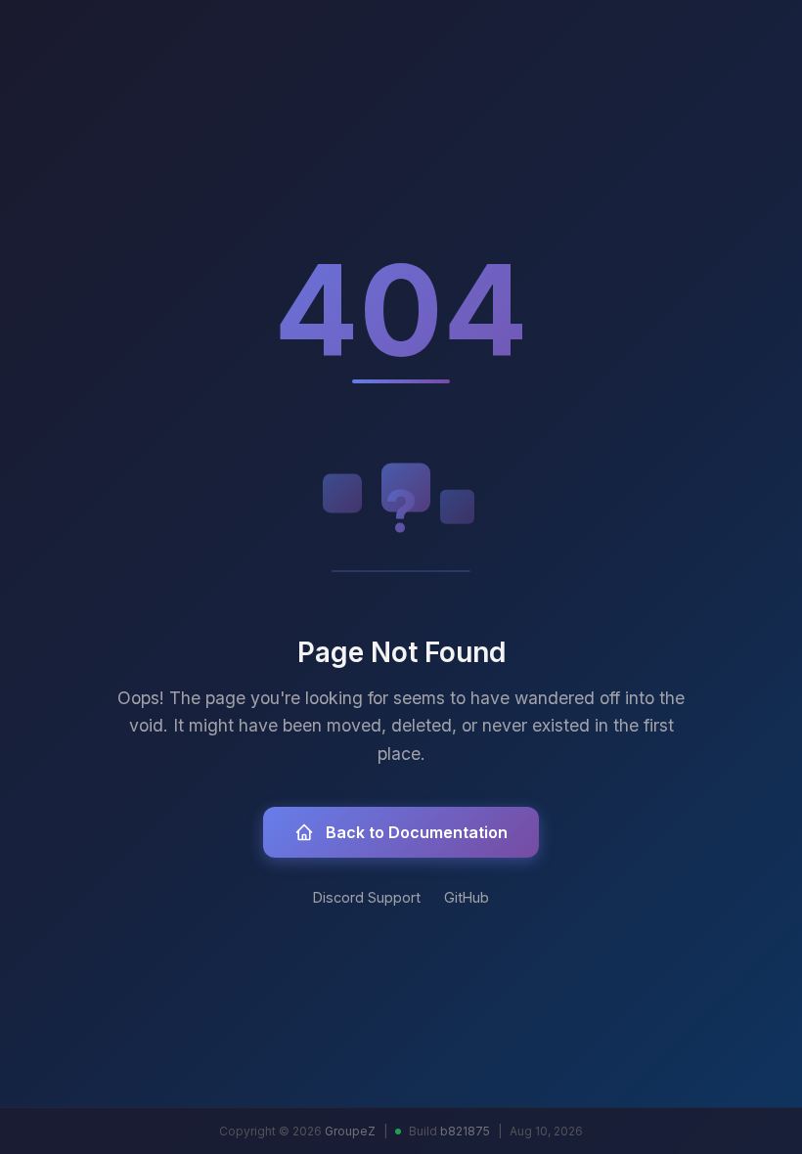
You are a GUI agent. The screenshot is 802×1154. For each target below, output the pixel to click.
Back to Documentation (417, 832)
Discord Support (367, 897)
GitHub (466, 897)
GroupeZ (350, 1131)
